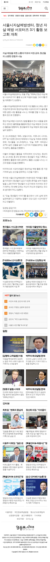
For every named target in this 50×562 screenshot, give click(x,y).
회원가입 (38, 2)
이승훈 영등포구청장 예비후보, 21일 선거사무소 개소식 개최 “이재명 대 (36, 500)
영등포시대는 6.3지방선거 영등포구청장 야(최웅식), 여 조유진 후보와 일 (36, 467)
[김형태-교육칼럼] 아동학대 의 (13, 356)
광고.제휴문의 (26, 515)
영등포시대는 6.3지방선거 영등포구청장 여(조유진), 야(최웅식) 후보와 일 (13, 500)
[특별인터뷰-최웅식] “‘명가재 (36, 443)
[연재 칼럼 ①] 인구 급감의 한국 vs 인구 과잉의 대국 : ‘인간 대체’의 (36, 394)
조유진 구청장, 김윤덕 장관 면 (19, 307)
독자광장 (43, 16)
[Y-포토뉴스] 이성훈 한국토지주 (12, 260)
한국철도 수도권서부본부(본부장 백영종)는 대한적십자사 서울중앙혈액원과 (13, 250)
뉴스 (4, 16)
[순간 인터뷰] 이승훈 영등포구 (36, 477)
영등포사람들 (19, 16)
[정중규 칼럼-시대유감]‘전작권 (11, 389)
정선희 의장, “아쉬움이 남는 (36, 410)
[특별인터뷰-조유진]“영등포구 (13, 477)
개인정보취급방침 (21, 512)
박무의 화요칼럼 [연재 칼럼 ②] (35, 356)
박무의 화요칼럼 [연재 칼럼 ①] (35, 389)
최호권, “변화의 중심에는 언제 (13, 410)
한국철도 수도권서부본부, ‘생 (13, 227)
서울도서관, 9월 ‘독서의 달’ (18, 325)
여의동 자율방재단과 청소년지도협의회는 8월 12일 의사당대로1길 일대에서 (36, 250)
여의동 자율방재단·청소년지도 (36, 227)
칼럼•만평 (28, 16)
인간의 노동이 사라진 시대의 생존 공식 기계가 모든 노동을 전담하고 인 (36, 361)
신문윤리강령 (14, 515)
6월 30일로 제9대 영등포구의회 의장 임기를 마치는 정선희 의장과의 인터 (36, 433)
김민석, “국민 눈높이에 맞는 (18, 319)
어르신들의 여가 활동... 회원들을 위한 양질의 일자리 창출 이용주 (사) (13, 467)
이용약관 (8, 512)
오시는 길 (29, 519)
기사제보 (46, 2)
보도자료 (20, 519)
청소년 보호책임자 (37, 512)
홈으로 (6, 2)
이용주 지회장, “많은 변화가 (13, 443)
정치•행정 (11, 16)
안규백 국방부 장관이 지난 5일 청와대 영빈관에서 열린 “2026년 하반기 (13, 394)
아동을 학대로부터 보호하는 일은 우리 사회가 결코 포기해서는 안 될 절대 (13, 361)
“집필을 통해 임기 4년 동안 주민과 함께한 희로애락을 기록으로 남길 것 (13, 433)
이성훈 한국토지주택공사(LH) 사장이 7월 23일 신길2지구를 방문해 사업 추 (13, 284)
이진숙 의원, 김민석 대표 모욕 (19, 301)
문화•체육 (36, 16)
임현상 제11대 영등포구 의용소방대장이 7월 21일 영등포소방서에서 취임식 (36, 284)
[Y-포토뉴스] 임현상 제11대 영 (35, 260)
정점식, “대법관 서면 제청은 (18, 313)
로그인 (31, 2)
